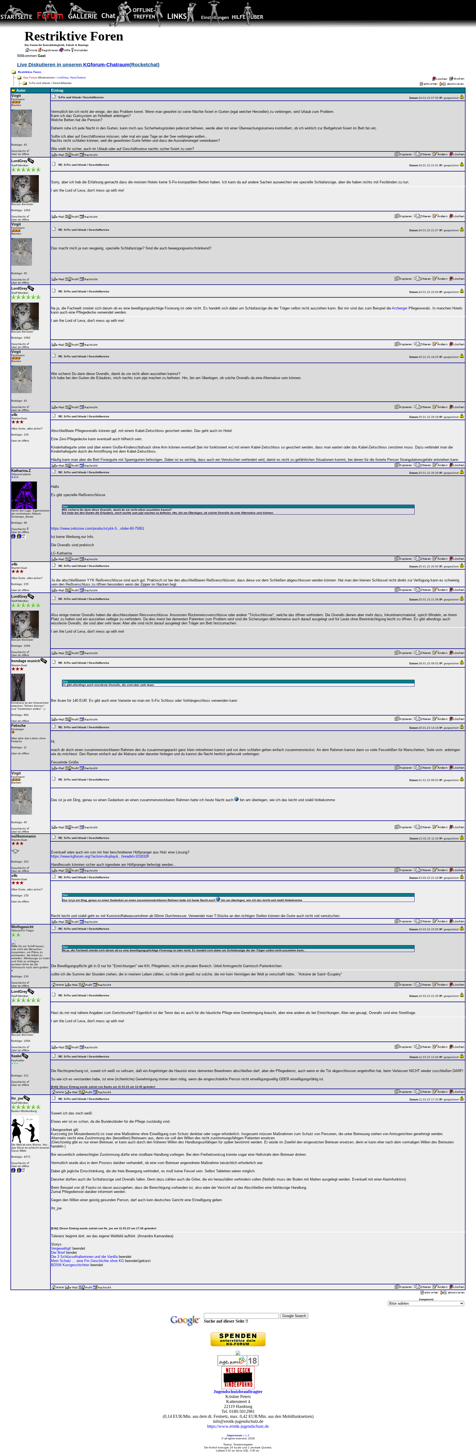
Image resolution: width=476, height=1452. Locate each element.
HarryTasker (77, 77)
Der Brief (58, 1252)
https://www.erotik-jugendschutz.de (238, 1426)
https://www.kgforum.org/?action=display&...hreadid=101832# (100, 856)
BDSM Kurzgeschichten (70, 1265)
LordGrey (62, 77)
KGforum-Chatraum (106, 64)
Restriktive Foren (29, 72)
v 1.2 (246, 1435)
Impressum (234, 1435)
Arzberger (399, 308)
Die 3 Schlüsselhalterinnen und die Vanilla (84, 1257)
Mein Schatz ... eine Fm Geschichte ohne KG (87, 1261)
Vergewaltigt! (61, 1248)
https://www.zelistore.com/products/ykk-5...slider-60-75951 (97, 528)
